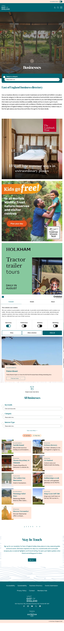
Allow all (52, 332)
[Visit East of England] (6, 7)
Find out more (15, 378)
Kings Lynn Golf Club (52, 494)
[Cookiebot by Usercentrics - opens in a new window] (55, 297)
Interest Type (10, 422)
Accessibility (10, 586)
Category (8, 414)
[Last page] (39, 526)
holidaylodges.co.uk (51, 478)
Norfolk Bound (18, 445)
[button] (61, 7)
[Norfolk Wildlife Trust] (32, 211)
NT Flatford (48, 460)
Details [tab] (32, 301)
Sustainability (22, 586)
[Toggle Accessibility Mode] (60, 1)
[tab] (31, 382)
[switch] (24, 326)
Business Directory (35, 586)
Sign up (31, 560)
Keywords (8, 405)
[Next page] (36, 526)
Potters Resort (12, 371)
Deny (11, 332)
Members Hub (42, 591)
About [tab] (53, 301)
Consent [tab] (11, 301)
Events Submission (51, 586)
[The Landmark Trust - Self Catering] (32, 149)
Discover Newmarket (21, 511)
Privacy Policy (21, 591)
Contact (32, 591)
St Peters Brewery (50, 445)
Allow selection (32, 332)
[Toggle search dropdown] (58, 7)
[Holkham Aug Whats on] (32, 273)
